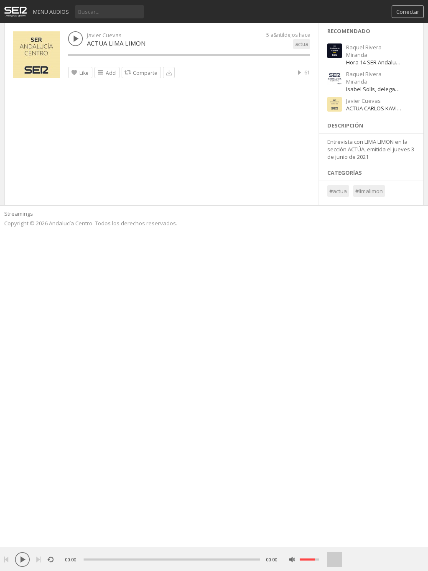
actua (301, 44)
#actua (338, 191)
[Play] (22, 559)
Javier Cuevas (104, 35)
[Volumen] (309, 559)
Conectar (407, 11)
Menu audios (51, 11)
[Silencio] (292, 559)
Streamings (18, 213)
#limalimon (369, 191)
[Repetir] (50, 559)
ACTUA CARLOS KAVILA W (377, 108)
